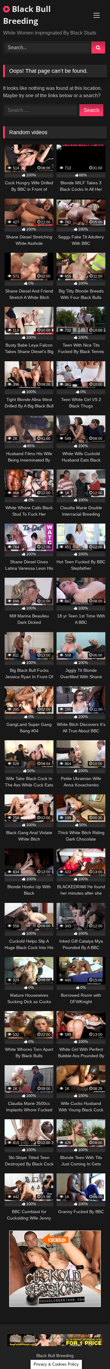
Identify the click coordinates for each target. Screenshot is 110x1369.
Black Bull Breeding (27, 14)
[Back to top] (91, 1351)
